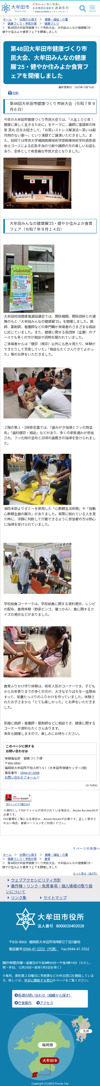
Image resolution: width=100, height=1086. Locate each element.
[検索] (82, 9)
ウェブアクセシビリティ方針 (36, 880)
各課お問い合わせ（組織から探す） (45, 995)
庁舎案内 (25, 1003)
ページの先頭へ (88, 848)
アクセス (46, 1003)
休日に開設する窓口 (38, 980)
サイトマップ (55, 897)
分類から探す (28, 19)
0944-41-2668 (29, 773)
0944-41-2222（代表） (40, 949)
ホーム (7, 19)
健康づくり (51, 23)
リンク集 (18, 897)
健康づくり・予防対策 (22, 23)
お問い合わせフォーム (21, 777)
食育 (47, 859)
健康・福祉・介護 (56, 19)
